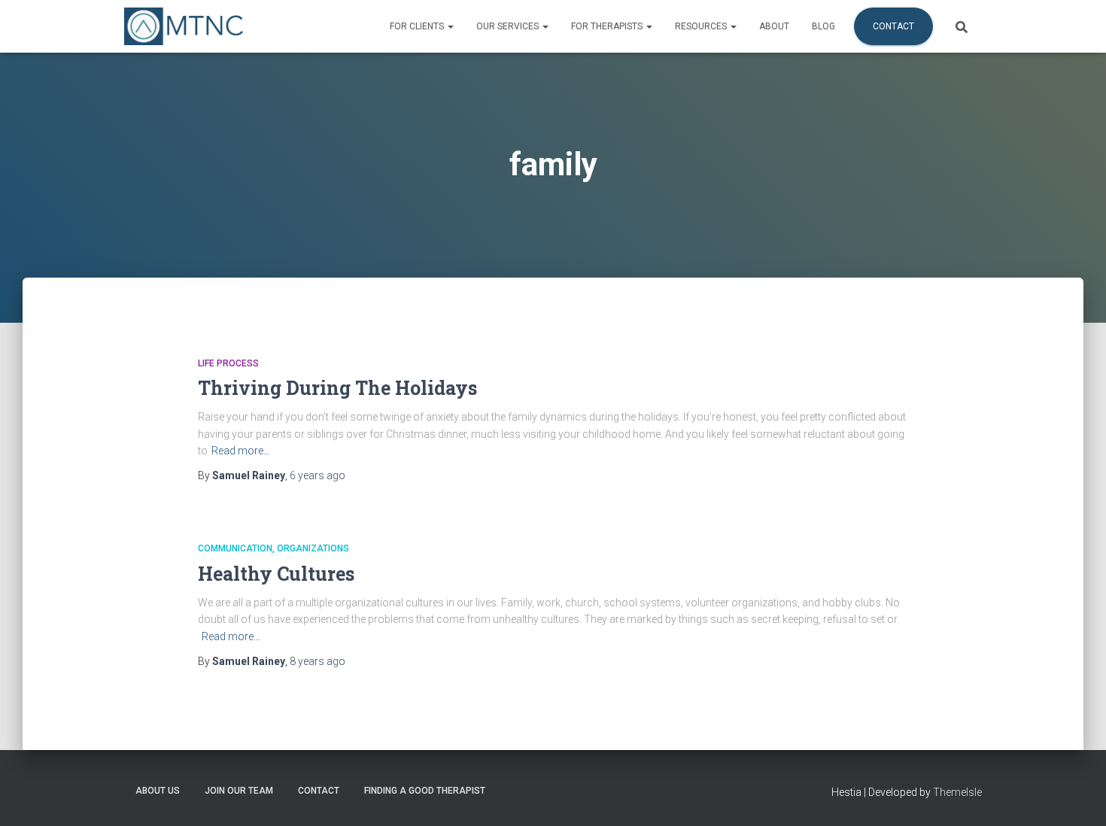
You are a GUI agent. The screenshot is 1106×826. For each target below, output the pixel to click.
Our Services (508, 26)
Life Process (228, 363)
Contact (893, 26)
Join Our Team (239, 790)
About (774, 26)
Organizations (313, 548)
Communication (235, 548)
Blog (823, 26)
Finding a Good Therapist (424, 790)
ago (317, 475)
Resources (702, 26)
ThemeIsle (957, 792)
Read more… (240, 451)
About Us (157, 790)
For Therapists (608, 26)
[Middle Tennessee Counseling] (183, 26)
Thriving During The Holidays (337, 387)
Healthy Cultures (276, 573)
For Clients (418, 26)
